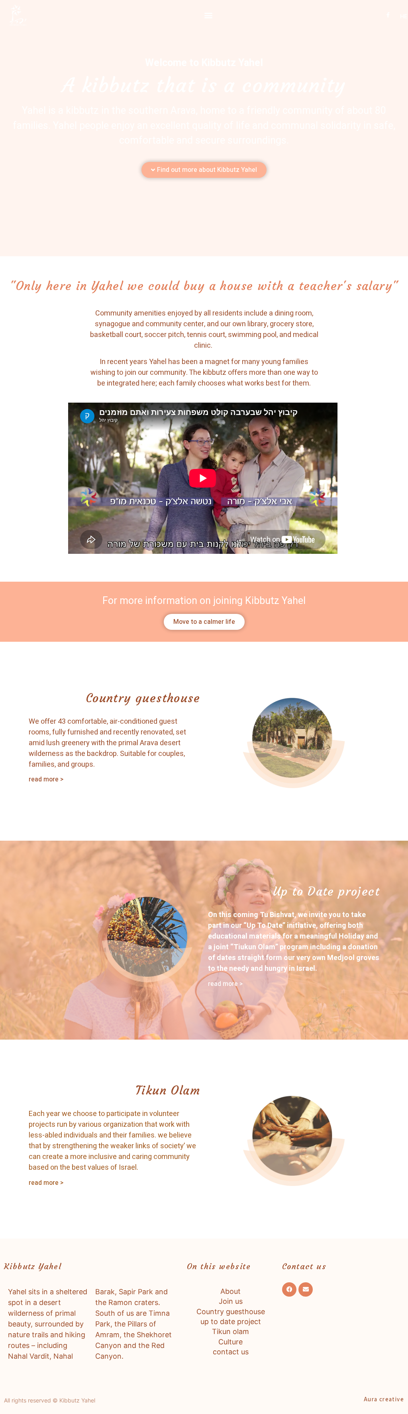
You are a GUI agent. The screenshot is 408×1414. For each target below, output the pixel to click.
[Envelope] (305, 1289)
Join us (231, 1301)
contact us (231, 1352)
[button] (208, 14)
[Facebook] (289, 1289)
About (230, 1291)
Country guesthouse (230, 1311)
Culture (230, 1342)
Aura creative (384, 1399)
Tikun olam (230, 1331)
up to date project (230, 1321)
